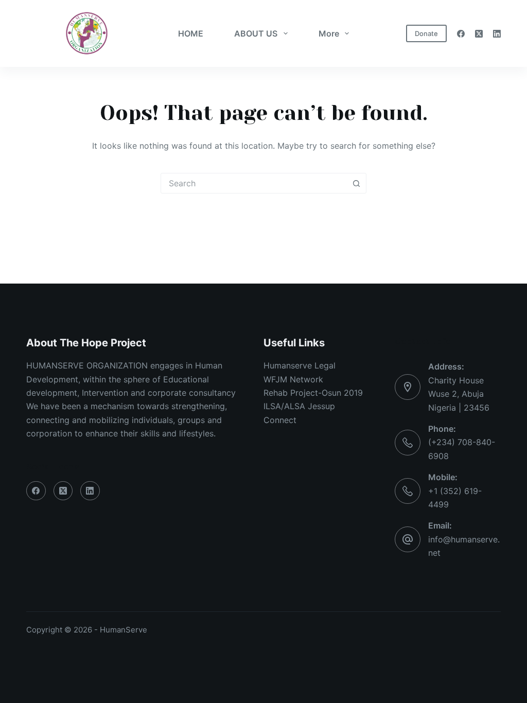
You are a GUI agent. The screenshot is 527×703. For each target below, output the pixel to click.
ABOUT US (255, 33)
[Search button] (356, 183)
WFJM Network (293, 379)
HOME (190, 33)
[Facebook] (461, 34)
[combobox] (253, 183)
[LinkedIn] (497, 34)
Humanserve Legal (300, 365)
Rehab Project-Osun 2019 (313, 393)
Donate (426, 33)
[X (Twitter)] (479, 34)
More (329, 33)
